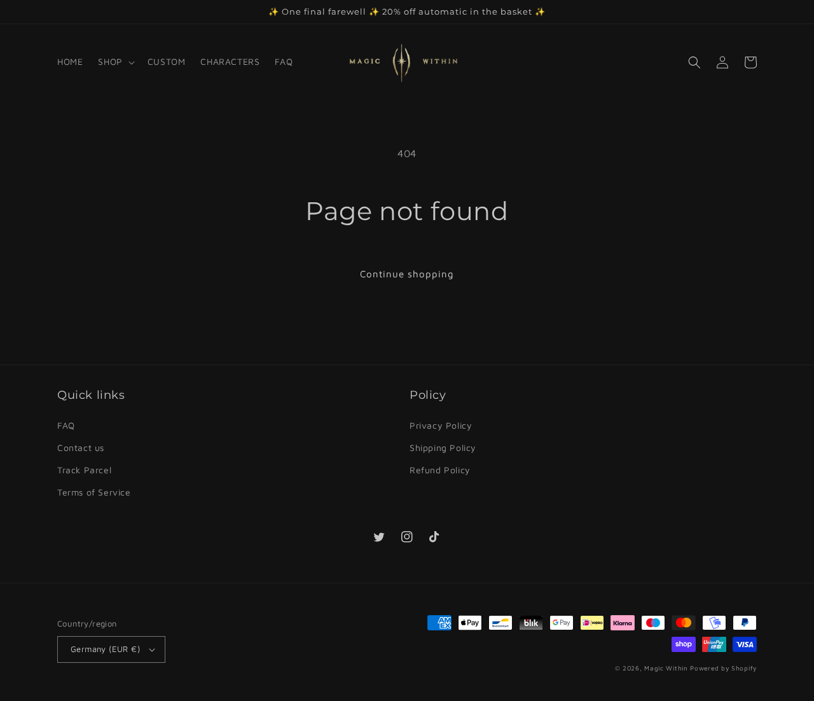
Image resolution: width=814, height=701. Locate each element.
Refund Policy (440, 469)
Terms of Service (94, 492)
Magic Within (665, 668)
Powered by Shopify (723, 668)
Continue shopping (407, 273)
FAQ (66, 425)
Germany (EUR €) (105, 649)
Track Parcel (84, 469)
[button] (114, 61)
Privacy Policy (441, 425)
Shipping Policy (443, 447)
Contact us (80, 447)
